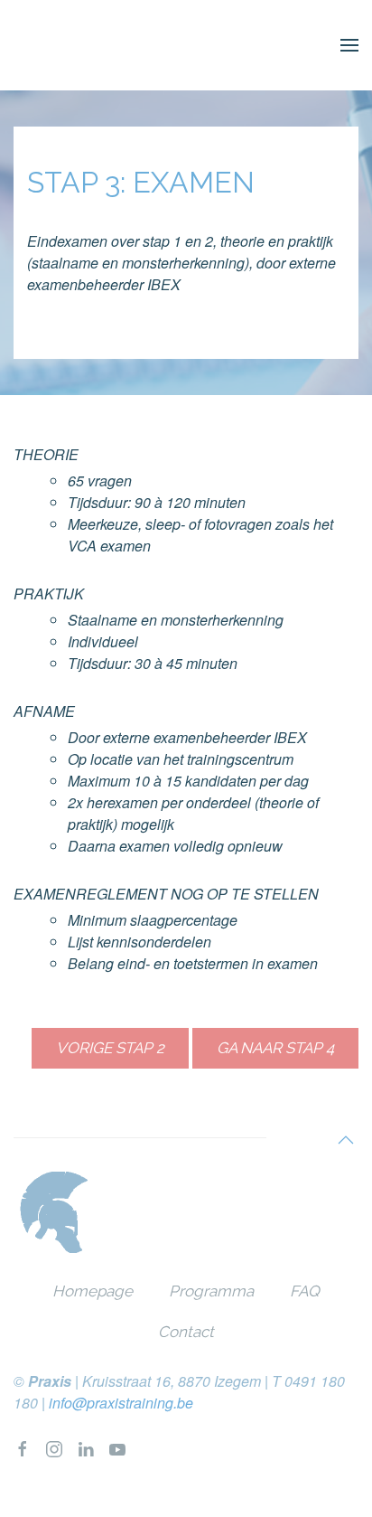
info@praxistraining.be (121, 1402)
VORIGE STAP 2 (110, 1048)
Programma (211, 1291)
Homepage (92, 1291)
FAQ (305, 1291)
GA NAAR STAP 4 (275, 1048)
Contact (186, 1332)
